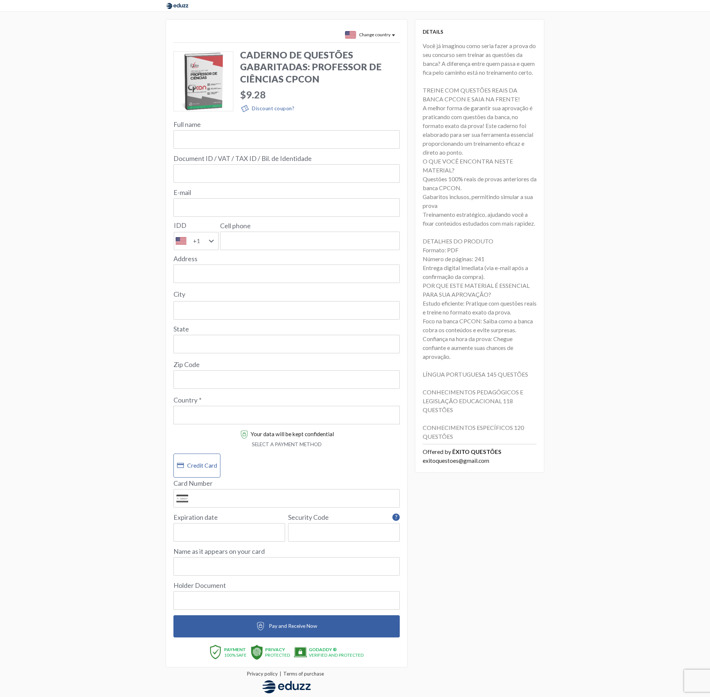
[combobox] (286, 410)
